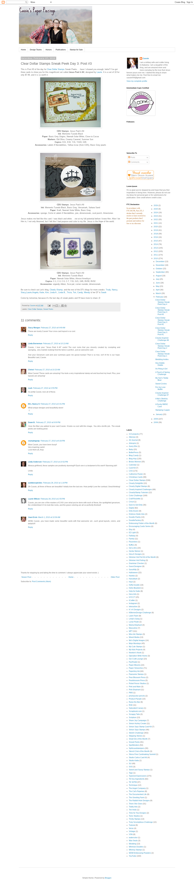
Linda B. (62, 292)
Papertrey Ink (134, 671)
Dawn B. (31, 422)
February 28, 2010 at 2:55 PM (53, 499)
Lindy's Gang (134, 619)
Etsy (130, 529)
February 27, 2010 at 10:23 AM (47, 370)
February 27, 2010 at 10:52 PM (55, 462)
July (158, 279)
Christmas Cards (136, 477)
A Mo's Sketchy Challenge (161, 400)
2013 (156, 248)
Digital (131, 508)
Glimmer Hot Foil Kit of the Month (142, 557)
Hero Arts (132, 594)
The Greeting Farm (136, 797)
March (158, 293)
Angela (35, 292)
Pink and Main (135, 687)
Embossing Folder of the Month (141, 523)
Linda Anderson (35, 462)
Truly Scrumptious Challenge (141, 822)
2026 (156, 205)
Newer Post (26, 577)
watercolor (133, 838)
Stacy (23, 292)
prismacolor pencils (137, 696)
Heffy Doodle (134, 585)
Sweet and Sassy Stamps (139, 770)
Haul (131, 582)
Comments (134, 162)
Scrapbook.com (135, 711)
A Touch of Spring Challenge (162, 373)
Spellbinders (134, 745)
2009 (156, 419)
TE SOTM (133, 782)
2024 (156, 213)
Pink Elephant (134, 690)
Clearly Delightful (136, 483)
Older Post (115, 577)
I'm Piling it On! (161, 369)
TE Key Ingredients (136, 779)
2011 (156, 255)
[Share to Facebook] (62, 305)
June (158, 283)
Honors (49, 50)
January (159, 414)
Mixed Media (134, 637)
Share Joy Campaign (137, 720)
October (159, 269)
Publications (61, 50)
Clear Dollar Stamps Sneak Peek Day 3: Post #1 (162, 331)
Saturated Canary (136, 708)
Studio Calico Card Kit (138, 757)
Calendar (133, 465)
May (158, 286)
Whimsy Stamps (135, 850)
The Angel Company (137, 788)
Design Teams (36, 50)
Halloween (133, 573)
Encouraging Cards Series (140, 526)
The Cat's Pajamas (136, 791)
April (158, 290)
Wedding (132, 844)
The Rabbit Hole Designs (139, 800)
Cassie (146, 58)
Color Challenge (135, 495)
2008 (156, 422)
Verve (131, 828)
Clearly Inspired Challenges (140, 489)
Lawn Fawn (133, 616)
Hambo (132, 576)
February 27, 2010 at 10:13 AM (56, 343)
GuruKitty (132, 569)
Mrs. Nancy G (34, 404)
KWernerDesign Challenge (140, 613)
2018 (156, 234)
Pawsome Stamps (136, 674)
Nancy (114, 290)
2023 (156, 216)
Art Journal (133, 440)
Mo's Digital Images (137, 640)
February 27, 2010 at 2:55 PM (45, 388)
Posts (132, 157)
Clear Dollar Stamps (56, 69)
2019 (156, 230)
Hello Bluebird (135, 588)
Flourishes (133, 542)
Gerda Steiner (134, 551)
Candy (80, 292)
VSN (131, 834)
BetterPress (133, 452)
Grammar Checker (136, 563)
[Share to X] (59, 305)
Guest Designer (135, 566)
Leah (30, 388)
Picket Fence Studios (137, 683)
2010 (156, 258)
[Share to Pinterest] (65, 305)
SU (130, 763)
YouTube (132, 856)
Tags (131, 773)
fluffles (131, 545)
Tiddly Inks (133, 807)
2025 (156, 209)
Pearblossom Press (137, 680)
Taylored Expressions (138, 776)
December (160, 261)
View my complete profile (137, 81)
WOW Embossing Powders (140, 853)
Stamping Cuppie (162, 410)
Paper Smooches (136, 668)
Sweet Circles (161, 384)
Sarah (103, 292)
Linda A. (53, 292)
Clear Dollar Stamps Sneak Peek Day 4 (162, 302)
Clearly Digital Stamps (138, 486)
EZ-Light (132, 532)
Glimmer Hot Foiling (137, 560)
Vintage (132, 831)
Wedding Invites (162, 359)
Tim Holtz (133, 810)
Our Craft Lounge (136, 659)
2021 (156, 223)
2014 (156, 244)
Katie (42, 292)
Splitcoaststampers (136, 748)
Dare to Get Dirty (135, 505)
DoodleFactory (135, 520)
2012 (156, 251)
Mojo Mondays (135, 643)
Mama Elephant (135, 625)
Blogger (108, 878)
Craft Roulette (134, 499)
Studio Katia (134, 760)
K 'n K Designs (135, 610)
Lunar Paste (134, 622)
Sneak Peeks (48, 309)
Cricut (131, 502)
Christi (31, 370)
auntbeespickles (35, 483)
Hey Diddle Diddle (160, 364)
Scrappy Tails (134, 714)
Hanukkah (133, 579)
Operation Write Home (138, 656)
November (160, 265)
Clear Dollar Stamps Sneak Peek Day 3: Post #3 (162, 311)
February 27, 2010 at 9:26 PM (53, 441)
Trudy (108, 290)
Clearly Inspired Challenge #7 (162, 394)
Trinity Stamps (134, 819)
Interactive (133, 607)
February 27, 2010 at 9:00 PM (48, 422)
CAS (131, 471)
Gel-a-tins (133, 548)
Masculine (133, 628)
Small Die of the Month (138, 739)
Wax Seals (133, 841)
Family (131, 539)
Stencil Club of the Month (139, 751)
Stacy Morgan (34, 328)
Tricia (69, 292)
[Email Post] (49, 305)
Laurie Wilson (34, 499)
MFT (130, 631)
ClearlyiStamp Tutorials (138, 492)
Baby (131, 449)
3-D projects (134, 434)
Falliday (132, 536)
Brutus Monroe (135, 462)
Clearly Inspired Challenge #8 (162, 339)
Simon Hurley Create (137, 723)
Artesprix (132, 443)
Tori (74, 292)
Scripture (132, 717)
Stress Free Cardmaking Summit (142, 754)
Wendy (87, 292)
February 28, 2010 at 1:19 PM (55, 483)
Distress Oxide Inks (137, 514)
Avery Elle (133, 446)
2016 (156, 237)
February (160, 297)
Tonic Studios (134, 816)
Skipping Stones (135, 736)
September (160, 272)
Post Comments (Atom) (41, 581)
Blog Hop (133, 459)
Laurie (99, 72)
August (159, 276)
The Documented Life (138, 794)
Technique (133, 785)
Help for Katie (134, 591)
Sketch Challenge (136, 733)
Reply (30, 335)
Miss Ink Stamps (135, 634)
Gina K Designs (135, 554)
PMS (131, 693)
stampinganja (34, 441)
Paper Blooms (134, 665)
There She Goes (135, 804)
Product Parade (135, 699)
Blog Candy (134, 455)
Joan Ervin (32, 517)
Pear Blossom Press (137, 677)
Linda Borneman (35, 343)
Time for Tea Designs (137, 813)
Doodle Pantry (135, 517)
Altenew (132, 437)
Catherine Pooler (136, 474)
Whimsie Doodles (136, 847)
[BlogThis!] (56, 305)
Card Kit (132, 468)
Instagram (133, 603)
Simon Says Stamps (137, 730)
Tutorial (132, 825)
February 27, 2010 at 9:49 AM (53, 328)
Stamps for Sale (76, 50)
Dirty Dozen (134, 511)
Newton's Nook (135, 653)
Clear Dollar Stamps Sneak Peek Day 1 (162, 353)
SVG (131, 767)
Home (23, 50)
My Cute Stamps (135, 647)
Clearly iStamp (56, 290)
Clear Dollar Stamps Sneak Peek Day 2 (162, 346)
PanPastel (133, 662)
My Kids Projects (135, 650)
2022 (156, 219)
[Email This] (53, 305)
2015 (156, 241)
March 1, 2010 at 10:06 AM (49, 517)
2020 (156, 227)
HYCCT (132, 597)
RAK (131, 705)
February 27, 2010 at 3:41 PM (53, 404)
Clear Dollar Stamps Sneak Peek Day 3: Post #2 (162, 321)
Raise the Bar (134, 702)
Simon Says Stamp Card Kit (140, 727)
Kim (47, 292)
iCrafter (132, 600)
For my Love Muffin (160, 388)
